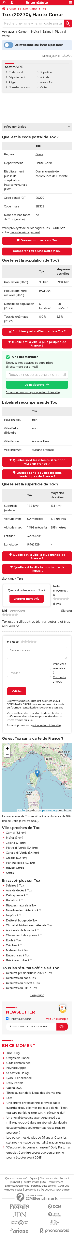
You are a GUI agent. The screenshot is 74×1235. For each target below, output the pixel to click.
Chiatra (10, 858)
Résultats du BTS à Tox (21, 988)
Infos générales (15, 126)
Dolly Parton (14, 1083)
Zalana (46, 31)
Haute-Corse (28, 9)
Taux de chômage (16, 316)
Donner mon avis (26, 598)
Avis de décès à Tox (19, 890)
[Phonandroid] (54, 1230)
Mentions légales (13, 1189)
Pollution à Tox (16, 900)
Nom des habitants (19, 87)
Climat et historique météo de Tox (29, 925)
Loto (9, 1098)
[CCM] (54, 1206)
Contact (15, 1182)
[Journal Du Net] (19, 1214)
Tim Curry (13, 1053)
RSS (43, 1182)
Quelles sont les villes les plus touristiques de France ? (39, 474)
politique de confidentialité (46, 725)
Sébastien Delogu (18, 1073)
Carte (43, 87)
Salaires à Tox (15, 885)
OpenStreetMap (48, 810)
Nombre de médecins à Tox (25, 910)
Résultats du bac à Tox (21, 978)
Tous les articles (30, 1182)
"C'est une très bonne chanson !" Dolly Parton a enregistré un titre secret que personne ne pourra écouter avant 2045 (38, 1152)
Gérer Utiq (63, 1185)
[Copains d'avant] (19, 1222)
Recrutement (55, 1182)
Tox (43, 9)
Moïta (35, 31)
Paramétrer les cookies (43, 1185)
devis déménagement (25, 232)
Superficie (46, 72)
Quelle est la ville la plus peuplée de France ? (39, 343)
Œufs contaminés (18, 1063)
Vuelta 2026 (14, 1088)
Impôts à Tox (15, 915)
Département (17, 77)
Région (13, 82)
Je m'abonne (34, 384)
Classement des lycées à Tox (25, 935)
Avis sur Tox (46, 82)
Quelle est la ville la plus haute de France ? (39, 569)
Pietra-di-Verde (16, 848)
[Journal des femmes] (19, 1206)
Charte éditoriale (48, 1178)
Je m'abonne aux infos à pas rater (39, 45)
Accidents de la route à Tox (24, 930)
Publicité (64, 1178)
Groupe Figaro (32, 1189)
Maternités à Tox (17, 950)
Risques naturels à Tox (21, 905)
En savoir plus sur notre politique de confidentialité (33, 392)
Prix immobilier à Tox (20, 960)
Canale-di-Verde (16, 852)
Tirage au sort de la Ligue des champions (33, 1093)
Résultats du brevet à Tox (23, 983)
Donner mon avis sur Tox (39, 240)
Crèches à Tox (15, 945)
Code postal (16, 72)
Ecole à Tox (13, 940)
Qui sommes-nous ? (16, 1178)
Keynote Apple (16, 1068)
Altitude (44, 77)
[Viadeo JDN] (54, 1222)
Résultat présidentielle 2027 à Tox (29, 973)
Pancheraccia (15, 863)
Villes (12, 9)
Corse (39, 154)
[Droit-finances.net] (54, 1214)
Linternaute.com (19, 1019)
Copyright (37, 995)
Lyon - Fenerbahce (19, 1078)
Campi (22, 31)
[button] (37, 774)
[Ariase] (19, 1230)
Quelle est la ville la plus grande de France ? (39, 556)
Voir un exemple (57, 1019)
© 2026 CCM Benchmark (56, 1189)
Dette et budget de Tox (21, 920)
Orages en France (18, 1058)
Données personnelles (17, 1185)
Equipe (33, 1178)
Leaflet (22, 810)
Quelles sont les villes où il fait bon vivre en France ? (39, 461)
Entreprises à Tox (18, 955)
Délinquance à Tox (18, 895)
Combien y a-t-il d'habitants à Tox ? (39, 331)
